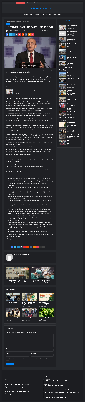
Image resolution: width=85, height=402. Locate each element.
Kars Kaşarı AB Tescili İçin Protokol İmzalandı (41, 90)
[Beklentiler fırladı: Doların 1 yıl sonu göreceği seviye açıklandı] (29, 297)
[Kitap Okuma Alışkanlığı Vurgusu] (62, 113)
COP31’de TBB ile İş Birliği (11, 302)
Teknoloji (48, 14)
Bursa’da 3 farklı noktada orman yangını (73, 73)
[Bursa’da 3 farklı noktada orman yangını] (62, 74)
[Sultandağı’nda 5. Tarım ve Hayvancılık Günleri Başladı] (29, 312)
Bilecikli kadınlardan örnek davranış (72, 26)
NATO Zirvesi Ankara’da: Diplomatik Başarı (34, 2)
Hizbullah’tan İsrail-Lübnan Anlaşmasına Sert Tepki (72, 33)
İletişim (59, 14)
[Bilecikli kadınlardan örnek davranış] (9, 91)
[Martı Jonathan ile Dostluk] (62, 51)
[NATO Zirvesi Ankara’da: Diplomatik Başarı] (62, 39)
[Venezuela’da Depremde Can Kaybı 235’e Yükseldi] (62, 136)
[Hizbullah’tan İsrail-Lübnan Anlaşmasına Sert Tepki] (62, 33)
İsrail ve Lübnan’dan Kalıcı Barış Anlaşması (72, 56)
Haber (31, 14)
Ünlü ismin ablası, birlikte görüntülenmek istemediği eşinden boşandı (73, 106)
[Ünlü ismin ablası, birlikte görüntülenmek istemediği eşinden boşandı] (62, 105)
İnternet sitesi (33, 353)
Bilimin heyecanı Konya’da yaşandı (71, 85)
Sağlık (42, 14)
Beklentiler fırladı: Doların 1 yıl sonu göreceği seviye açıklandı (29, 303)
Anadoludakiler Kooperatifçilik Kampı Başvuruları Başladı (44, 303)
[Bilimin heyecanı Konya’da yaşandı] (62, 86)
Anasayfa (26, 14)
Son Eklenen (69, 20)
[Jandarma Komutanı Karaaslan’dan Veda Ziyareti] (62, 45)
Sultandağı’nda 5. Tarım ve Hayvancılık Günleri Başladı (28, 318)
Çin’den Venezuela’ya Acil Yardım (72, 62)
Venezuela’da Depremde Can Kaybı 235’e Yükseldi (73, 135)
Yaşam (54, 14)
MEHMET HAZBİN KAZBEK (13, 30)
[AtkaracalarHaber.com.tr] (42, 8)
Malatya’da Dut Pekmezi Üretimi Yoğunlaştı (12, 318)
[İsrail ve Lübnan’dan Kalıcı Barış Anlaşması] (62, 57)
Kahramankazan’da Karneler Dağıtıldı (72, 98)
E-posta (8, 353)
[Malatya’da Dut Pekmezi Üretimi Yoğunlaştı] (13, 312)
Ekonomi (37, 14)
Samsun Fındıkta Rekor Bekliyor (44, 318)
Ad (7, 348)
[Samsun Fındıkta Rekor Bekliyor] (46, 312)
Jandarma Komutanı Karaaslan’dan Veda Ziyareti (72, 45)
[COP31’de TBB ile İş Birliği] (13, 297)
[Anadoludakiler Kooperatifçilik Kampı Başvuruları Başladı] (46, 297)
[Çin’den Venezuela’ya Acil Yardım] (62, 63)
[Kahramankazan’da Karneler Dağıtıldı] (62, 99)
